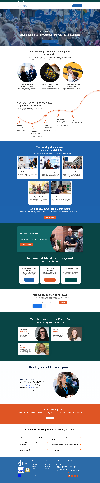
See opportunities (71, 279)
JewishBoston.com (59, 464)
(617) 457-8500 (75, 472)
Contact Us (69, 5)
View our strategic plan (50, 41)
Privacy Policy (46, 468)
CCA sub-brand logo (28, 385)
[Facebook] (69, 476)
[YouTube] (77, 476)
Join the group (50, 279)
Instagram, (34, 387)
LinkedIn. (39, 387)
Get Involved (42, 5)
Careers (33, 473)
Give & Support (35, 464)
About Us (63, 5)
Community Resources (36, 470)
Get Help (36, 5)
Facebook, (30, 387)
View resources (50, 217)
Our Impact (49, 5)
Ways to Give (30, 5)
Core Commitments (47, 466)
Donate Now (77, 6)
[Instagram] (72, 476)
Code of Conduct (47, 464)
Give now (50, 418)
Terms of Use (46, 470)
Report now (29, 279)
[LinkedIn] (75, 476)
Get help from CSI (26, 244)
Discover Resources (56, 5)
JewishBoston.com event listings (27, 388)
